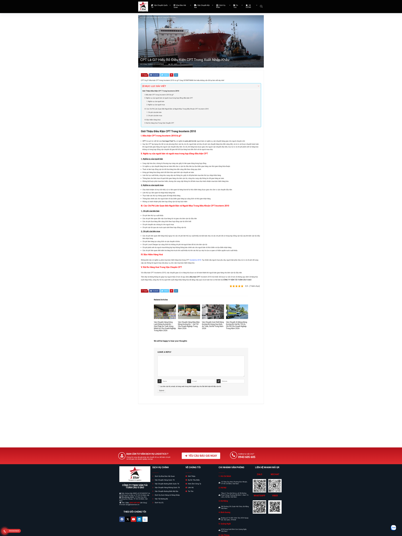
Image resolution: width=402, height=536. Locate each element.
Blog (141, 17)
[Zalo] (145, 519)
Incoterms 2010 (195, 260)
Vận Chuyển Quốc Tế (159, 6)
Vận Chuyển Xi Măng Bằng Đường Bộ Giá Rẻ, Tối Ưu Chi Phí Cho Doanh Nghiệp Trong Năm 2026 (236, 325)
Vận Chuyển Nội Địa (202, 6)
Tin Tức (235, 6)
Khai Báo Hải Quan (180, 6)
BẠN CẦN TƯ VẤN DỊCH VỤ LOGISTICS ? (147, 454)
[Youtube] (133, 519)
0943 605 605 (135, 503)
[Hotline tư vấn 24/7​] (233, 455)
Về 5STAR (248, 6)
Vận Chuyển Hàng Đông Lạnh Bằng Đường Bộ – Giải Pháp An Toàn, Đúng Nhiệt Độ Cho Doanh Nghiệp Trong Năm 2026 (165, 326)
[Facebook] (122, 519)
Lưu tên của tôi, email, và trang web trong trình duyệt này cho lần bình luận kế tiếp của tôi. (190, 386)
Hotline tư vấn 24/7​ (246, 454)
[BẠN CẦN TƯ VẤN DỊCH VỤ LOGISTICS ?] (121, 455)
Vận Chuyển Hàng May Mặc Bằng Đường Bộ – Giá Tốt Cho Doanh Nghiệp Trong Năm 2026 (189, 325)
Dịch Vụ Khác (220, 6)
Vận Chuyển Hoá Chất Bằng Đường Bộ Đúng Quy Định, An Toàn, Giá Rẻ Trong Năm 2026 (213, 325)
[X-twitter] (127, 519)
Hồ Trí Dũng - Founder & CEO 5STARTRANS (152, 64)
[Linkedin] (139, 519)
